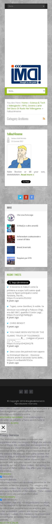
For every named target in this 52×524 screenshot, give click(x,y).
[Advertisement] (26, 38)
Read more (27, 174)
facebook (31, 197)
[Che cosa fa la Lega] (11, 218)
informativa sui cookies (11, 417)
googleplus (26, 197)
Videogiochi (14, 105)
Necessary (7, 476)
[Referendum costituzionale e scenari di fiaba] (11, 239)
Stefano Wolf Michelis (18, 138)
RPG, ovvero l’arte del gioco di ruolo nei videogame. (24, 107)
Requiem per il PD (24, 258)
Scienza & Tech (37, 102)
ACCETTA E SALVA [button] (9, 522)
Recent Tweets (14, 274)
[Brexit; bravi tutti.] (11, 250)
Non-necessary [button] (7, 496)
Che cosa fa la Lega (25, 215)
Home (25, 102)
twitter (20, 197)
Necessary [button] (5, 473)
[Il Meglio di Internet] (26, 81)
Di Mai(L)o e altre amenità (27, 226)
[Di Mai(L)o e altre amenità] (11, 228)
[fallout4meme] (26, 157)
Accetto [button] (14, 422)
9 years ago (13, 326)
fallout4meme (14, 134)
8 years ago (13, 300)
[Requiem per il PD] (11, 261)
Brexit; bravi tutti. (24, 247)
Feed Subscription (44, 118)
